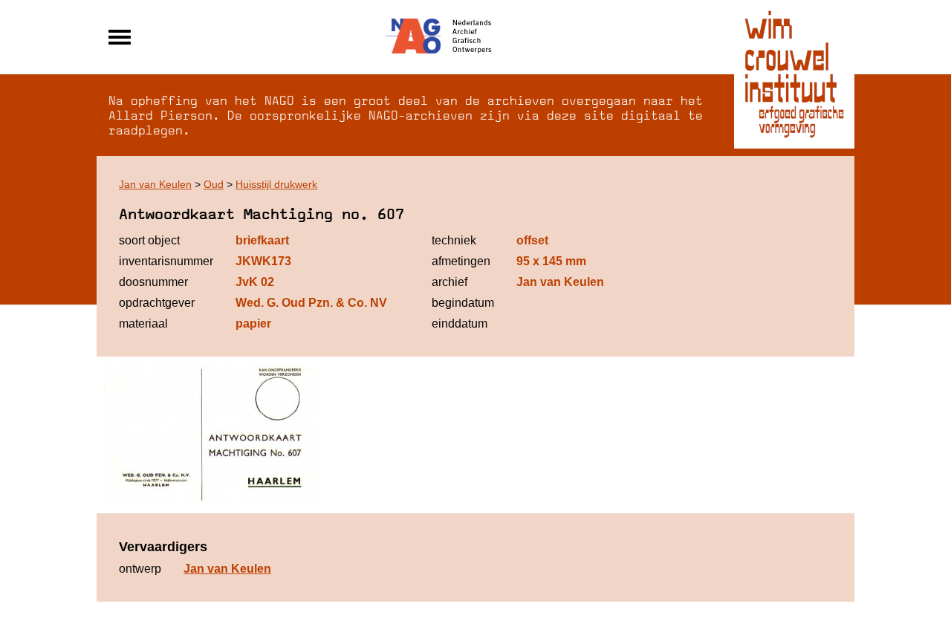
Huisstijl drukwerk (276, 184)
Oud (214, 184)
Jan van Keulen (155, 184)
